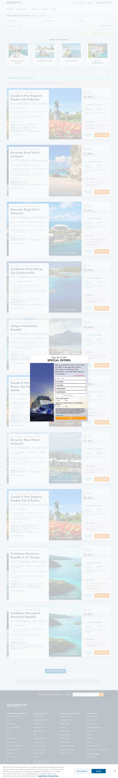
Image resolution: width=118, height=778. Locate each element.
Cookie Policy (42, 776)
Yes (58, 400)
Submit (71, 418)
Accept (98, 771)
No (66, 400)
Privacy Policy (59, 415)
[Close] (115, 771)
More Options (82, 771)
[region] (59, 771)
